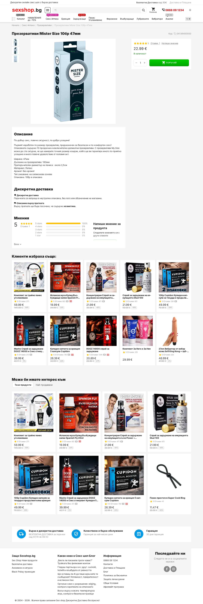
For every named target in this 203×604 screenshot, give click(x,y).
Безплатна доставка (22, 564)
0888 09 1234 (110, 560)
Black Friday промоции (23, 571)
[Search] (143, 10)
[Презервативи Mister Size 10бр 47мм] (73, 81)
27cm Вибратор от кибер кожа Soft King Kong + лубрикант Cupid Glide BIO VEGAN (173, 350)
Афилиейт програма (113, 586)
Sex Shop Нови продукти (24, 560)
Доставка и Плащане (180, 2)
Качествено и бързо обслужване (103, 530)
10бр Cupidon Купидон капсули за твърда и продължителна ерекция (174, 296)
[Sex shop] (27, 10)
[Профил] (190, 10)
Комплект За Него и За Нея (137, 348)
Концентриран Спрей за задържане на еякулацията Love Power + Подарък (100, 296)
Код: (170, 33)
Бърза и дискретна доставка (46, 530)
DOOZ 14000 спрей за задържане (97, 350)
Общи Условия (110, 583)
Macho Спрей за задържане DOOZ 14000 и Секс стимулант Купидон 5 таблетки (28, 350)
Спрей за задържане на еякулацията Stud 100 (137, 296)
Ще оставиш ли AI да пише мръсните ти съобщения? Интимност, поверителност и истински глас (78, 577)
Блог (105, 571)
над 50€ (151, 2)
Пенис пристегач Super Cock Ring (167, 498)
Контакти (108, 564)
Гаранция (152, 530)
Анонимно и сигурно (22, 567)
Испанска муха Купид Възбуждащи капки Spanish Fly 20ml (64, 296)
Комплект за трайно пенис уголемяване (28, 296)
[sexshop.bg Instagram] (174, 569)
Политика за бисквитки (115, 575)
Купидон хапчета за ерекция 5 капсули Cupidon (65, 350)
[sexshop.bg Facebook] (167, 569)
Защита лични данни (113, 579)
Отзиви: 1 (155, 43)
